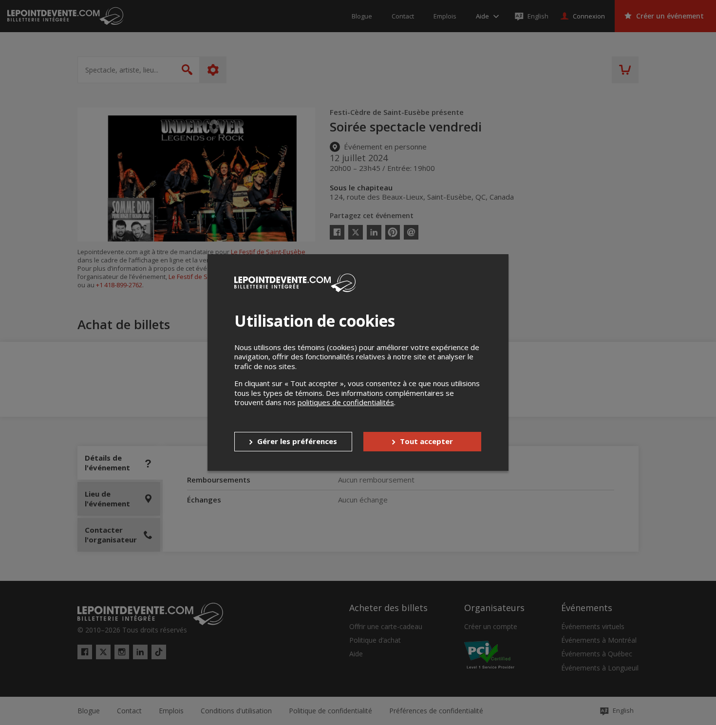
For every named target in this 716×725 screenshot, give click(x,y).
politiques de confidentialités (346, 402)
